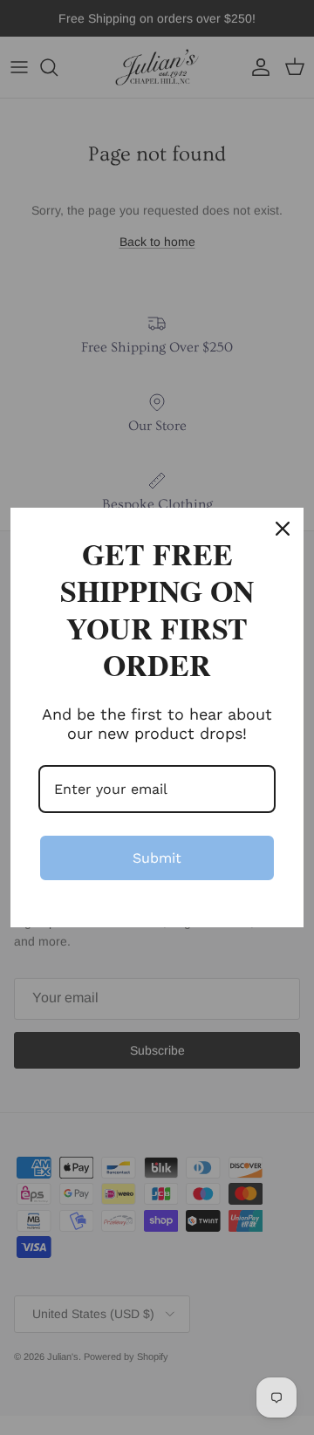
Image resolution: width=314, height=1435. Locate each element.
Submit (157, 858)
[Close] (283, 529)
